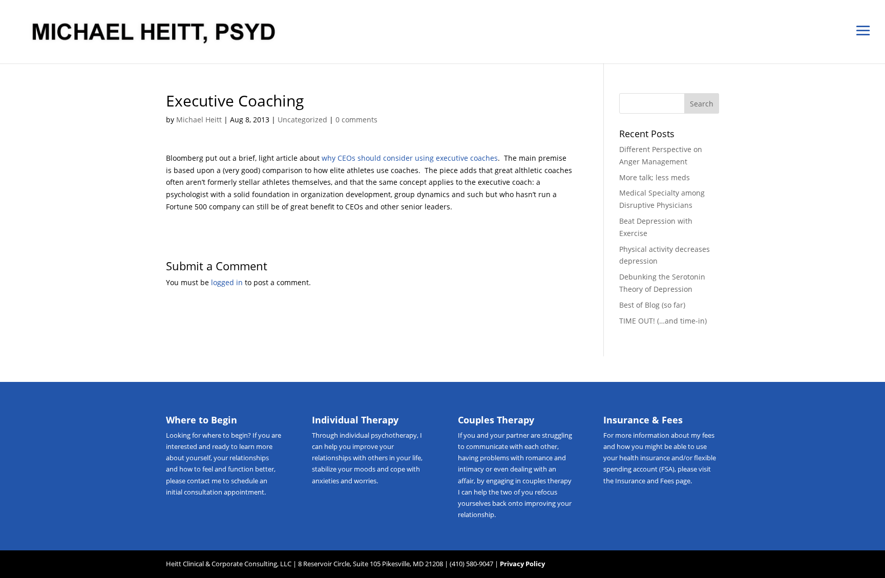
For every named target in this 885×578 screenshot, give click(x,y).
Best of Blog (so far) (652, 305)
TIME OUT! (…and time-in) (663, 321)
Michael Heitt (199, 119)
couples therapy (547, 480)
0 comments (356, 119)
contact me (204, 480)
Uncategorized (302, 119)
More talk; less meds (654, 177)
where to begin (225, 435)
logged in (227, 282)
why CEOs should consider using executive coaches (410, 158)
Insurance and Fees (644, 480)
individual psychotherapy (378, 435)
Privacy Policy (522, 563)
